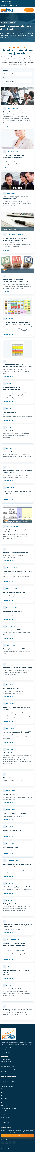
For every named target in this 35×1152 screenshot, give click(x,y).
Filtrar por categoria (9, 78)
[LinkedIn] (6, 1142)
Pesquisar (6, 70)
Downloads (4, 1098)
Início (1, 17)
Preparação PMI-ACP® (7, 1064)
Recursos (7, 17)
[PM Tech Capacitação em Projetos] (7, 10)
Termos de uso (12, 1148)
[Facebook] (2, 1142)
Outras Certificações (7, 1086)
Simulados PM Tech (6, 1089)
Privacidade (4, 1148)
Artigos (3, 1095)
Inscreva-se (17, 1135)
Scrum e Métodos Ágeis (7, 1066)
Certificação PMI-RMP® (7, 1084)
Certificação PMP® (6, 1079)
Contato (11, 5)
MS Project (4, 1071)
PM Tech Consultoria (6, 1106)
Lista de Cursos (5, 1059)
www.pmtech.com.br (7, 1052)
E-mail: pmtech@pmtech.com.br (10, 3)
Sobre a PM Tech (5, 1117)
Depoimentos (5, 1122)
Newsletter (4, 5)
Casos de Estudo (6, 1110)
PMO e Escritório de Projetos (9, 1069)
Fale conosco (29, 10)
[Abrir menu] (15, 10)
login (21, 10)
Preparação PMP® (6, 1061)
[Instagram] (10, 1142)
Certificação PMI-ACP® (7, 1081)
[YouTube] (14, 1142)
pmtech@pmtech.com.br (9, 1050)
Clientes (3, 1120)
